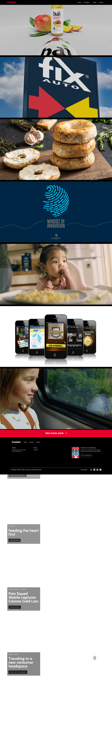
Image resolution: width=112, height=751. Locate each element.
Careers (38, 442)
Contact (101, 2)
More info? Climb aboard (17, 671)
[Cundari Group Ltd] (16, 442)
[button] (87, 2)
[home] (11, 2)
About (79, 2)
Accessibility (84, 469)
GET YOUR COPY (86, 455)
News (94, 2)
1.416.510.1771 (36, 449)
